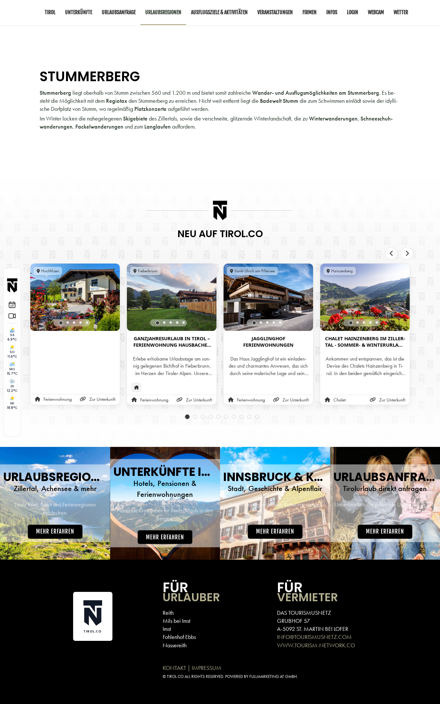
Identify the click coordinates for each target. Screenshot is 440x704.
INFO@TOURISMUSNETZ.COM (314, 637)
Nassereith (175, 645)
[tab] (61, 323)
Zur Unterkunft (102, 399)
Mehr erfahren (55, 531)
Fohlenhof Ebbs (179, 637)
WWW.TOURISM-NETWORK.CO (316, 645)
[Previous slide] (391, 253)
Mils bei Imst (176, 620)
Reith (168, 612)
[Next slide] (406, 253)
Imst (167, 628)
